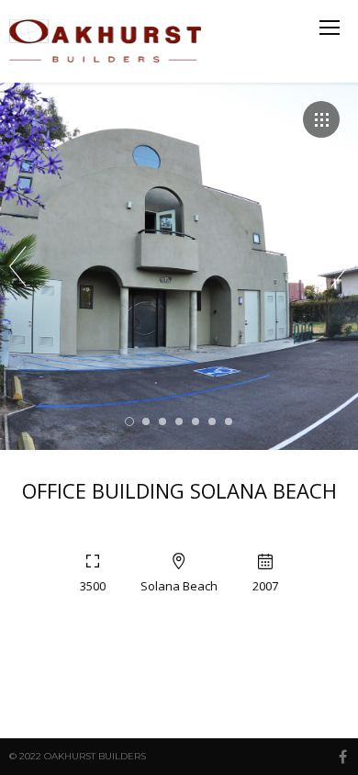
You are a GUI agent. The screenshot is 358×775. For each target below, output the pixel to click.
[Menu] (329, 27)
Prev (18, 266)
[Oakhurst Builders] (107, 41)
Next (340, 266)
